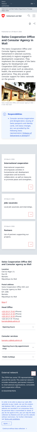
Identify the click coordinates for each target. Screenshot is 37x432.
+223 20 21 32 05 (8, 316)
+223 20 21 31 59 (8, 314)
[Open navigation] (34, 16)
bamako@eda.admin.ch (11, 321)
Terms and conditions (12, 419)
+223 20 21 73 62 (8, 311)
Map (3, 302)
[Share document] (34, 23)
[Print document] (30, 23)
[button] (33, 373)
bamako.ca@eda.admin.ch (12, 340)
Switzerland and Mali (13, 16)
